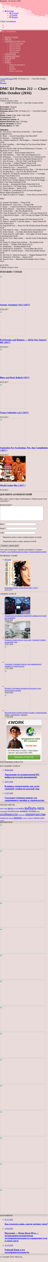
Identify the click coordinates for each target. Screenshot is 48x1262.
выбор (21, 808)
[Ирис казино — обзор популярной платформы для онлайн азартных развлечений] (22, 1135)
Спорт (8, 60)
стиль (42, 818)
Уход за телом (14, 48)
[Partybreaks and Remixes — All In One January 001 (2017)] (13, 335)
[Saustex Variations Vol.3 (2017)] (13, 300)
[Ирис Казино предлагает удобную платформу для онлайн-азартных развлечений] (22, 1083)
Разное (12, 67)
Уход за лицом (15, 46)
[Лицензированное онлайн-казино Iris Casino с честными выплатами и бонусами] (22, 1161)
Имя (2, 524)
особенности (9, 814)
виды (10, 808)
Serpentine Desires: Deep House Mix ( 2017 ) (21, 588)
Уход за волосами (16, 44)
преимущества (35, 814)
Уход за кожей (14, 50)
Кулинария (10, 54)
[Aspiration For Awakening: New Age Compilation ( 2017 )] (13, 443)
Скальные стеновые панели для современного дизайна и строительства (23, 665)
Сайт (2, 533)
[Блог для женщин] (8, 21)
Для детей (10, 58)
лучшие (32, 811)
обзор (38, 811)
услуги (2, 820)
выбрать (30, 808)
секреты (30, 818)
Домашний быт (12, 56)
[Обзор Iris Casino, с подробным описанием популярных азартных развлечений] (22, 1057)
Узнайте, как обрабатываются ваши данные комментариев (23, 552)
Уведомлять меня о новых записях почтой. (20, 541)
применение (4, 818)
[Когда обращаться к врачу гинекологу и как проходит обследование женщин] (22, 979)
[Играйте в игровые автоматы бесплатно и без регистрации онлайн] (17, 686)
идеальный (3, 811)
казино (17, 811)
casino (1, 808)
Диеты (8, 39)
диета (40, 808)
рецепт (18, 817)
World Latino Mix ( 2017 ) (12, 485)
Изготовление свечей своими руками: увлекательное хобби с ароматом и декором (26, 714)
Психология (14, 52)
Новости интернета (17, 65)
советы (36, 818)
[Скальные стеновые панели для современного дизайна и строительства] (17, 662)
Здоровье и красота (15, 41)
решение (24, 818)
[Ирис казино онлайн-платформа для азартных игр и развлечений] (22, 1109)
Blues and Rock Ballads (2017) (14, 377)
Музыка (12, 69)
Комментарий (6, 505)
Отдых (8, 62)
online (5, 808)
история (11, 811)
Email (3, 528)
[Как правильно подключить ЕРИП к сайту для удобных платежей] (22, 1005)
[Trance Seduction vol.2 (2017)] (13, 408)
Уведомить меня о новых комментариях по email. (22, 537)
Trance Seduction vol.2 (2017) (14, 412)
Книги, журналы (16, 71)
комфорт (24, 811)
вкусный (15, 808)
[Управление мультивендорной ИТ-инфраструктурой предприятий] (17, 614)
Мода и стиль (11, 37)
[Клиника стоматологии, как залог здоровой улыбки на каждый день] (17, 638)
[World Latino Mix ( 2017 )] (13, 481)
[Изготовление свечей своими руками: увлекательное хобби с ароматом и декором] (17, 711)
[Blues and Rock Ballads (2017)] (13, 373)
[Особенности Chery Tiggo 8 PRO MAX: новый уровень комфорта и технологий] (22, 1213)
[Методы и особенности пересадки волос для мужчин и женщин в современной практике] (22, 1031)
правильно (21, 815)
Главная (3, 79)
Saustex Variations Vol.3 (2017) (15, 305)
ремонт (11, 818)
